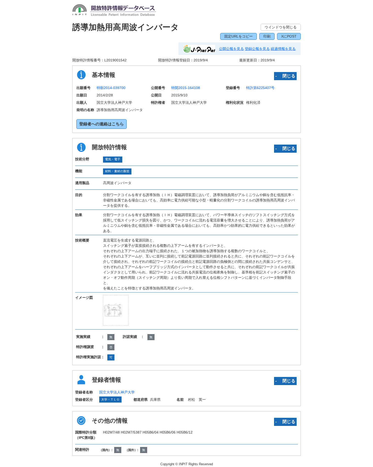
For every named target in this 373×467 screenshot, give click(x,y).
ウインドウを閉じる (281, 27)
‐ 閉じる (285, 75)
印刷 (266, 36)
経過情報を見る (283, 49)
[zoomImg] (115, 310)
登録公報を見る (257, 49)
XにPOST (289, 36)
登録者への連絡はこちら (101, 124)
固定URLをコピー (238, 36)
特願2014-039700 (111, 88)
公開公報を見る (231, 49)
